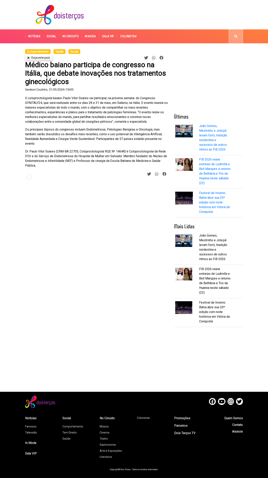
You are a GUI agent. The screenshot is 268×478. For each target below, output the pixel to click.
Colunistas (128, 36)
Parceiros (181, 425)
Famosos (30, 426)
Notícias (34, 36)
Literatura (106, 456)
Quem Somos (233, 418)
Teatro (104, 438)
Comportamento (72, 426)
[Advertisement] (171, 15)
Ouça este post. (40, 57)
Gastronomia (108, 444)
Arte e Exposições (111, 450)
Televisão (31, 432)
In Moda (90, 36)
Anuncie (237, 431)
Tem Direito (69, 432)
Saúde (66, 438)
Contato (237, 425)
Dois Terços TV (184, 433)
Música (104, 426)
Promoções (182, 418)
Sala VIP (108, 36)
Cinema (104, 432)
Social (51, 36)
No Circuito (70, 36)
